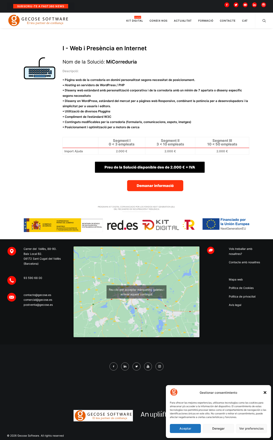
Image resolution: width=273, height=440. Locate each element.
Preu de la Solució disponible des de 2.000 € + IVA (150, 167)
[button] (265, 393)
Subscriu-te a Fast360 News (40, 6)
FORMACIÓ (205, 20)
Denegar (218, 428)
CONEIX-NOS (158, 20)
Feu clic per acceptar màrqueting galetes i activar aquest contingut (136, 292)
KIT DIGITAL (134, 20)
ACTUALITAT (183, 20)
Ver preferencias (251, 428)
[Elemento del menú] (227, 4)
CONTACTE (228, 20)
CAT (245, 20)
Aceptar (185, 428)
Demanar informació (155, 186)
